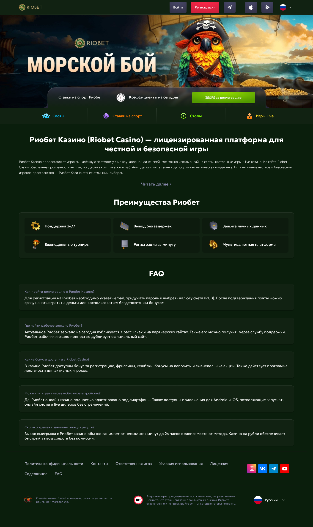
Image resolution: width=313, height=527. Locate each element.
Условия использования (181, 463)
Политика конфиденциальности (54, 463)
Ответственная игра (133, 463)
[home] (30, 7)
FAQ (58, 473)
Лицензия (219, 463)
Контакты (99, 463)
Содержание (36, 473)
